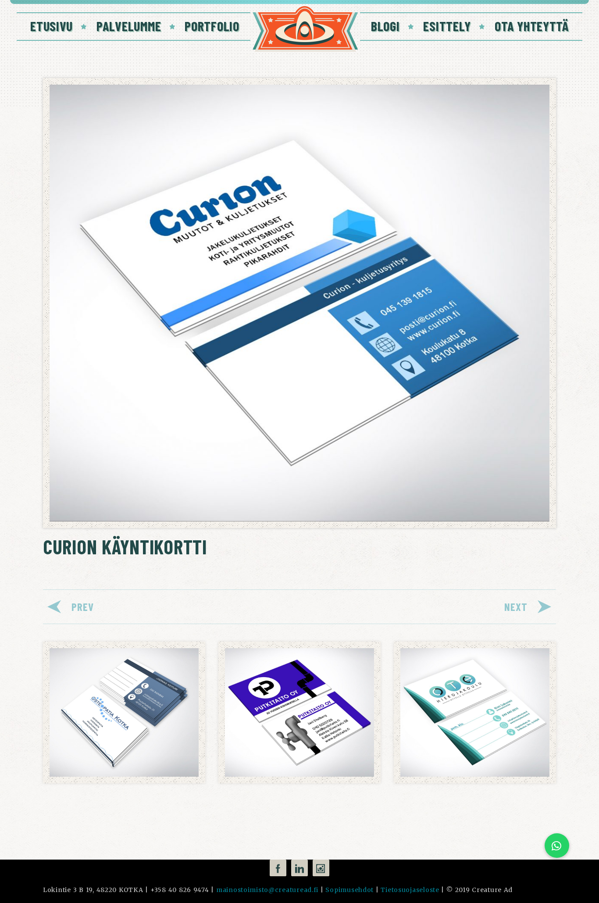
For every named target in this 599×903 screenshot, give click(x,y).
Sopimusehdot (349, 890)
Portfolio (212, 26)
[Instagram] (321, 868)
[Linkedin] (299, 868)
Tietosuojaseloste (410, 890)
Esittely (447, 26)
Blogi (385, 26)
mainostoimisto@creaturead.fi (267, 890)
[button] (557, 845)
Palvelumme (128, 26)
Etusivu (51, 26)
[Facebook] (278, 868)
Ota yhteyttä (532, 26)
